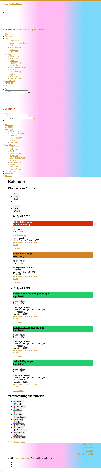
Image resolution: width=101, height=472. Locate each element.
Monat (16, 194)
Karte (15, 245)
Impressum (88, 444)
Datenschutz (87, 447)
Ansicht (16, 442)
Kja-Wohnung (19, 236)
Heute (16, 208)
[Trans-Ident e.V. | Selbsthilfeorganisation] (15, 27)
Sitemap (89, 451)
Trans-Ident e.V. (22, 458)
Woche (16, 196)
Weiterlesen (18, 249)
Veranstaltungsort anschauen (26, 242)
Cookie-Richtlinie (85, 454)
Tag (15, 199)
